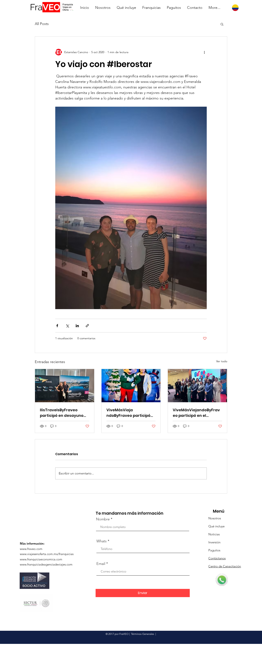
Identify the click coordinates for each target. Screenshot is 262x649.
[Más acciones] (204, 52)
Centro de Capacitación (224, 566)
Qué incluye (216, 526)
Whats (101, 541)
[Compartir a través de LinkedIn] (77, 326)
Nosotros (214, 518)
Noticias (214, 534)
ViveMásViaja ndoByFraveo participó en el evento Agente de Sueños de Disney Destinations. (128, 412)
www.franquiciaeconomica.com (41, 559)
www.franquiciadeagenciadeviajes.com (46, 564)
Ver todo (221, 361)
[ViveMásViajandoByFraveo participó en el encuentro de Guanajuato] (197, 385)
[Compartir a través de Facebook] (57, 326)
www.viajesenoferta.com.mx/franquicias (46, 554)
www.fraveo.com (31, 549)
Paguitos (214, 550)
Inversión (214, 542)
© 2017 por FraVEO (117, 633)
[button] (222, 24)
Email (100, 564)
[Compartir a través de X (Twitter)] (67, 326)
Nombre (103, 519)
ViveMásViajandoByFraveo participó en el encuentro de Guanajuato (196, 412)
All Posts (42, 24)
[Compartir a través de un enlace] (87, 326)
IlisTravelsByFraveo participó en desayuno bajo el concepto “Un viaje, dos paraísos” (62, 412)
